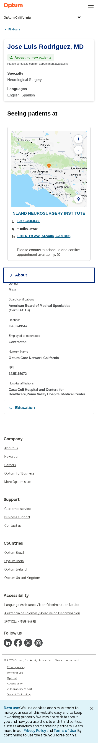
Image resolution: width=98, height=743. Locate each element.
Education (25, 407)
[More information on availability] (59, 254)
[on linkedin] (8, 643)
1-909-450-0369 (28, 221)
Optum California (17, 18)
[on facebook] (18, 643)
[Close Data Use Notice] (92, 708)
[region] (49, 341)
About (21, 275)
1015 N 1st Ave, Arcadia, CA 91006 (43, 236)
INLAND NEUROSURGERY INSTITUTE (48, 213)
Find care (14, 29)
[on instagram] (38, 643)
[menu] (91, 5)
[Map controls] (78, 198)
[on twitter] (28, 643)
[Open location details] (49, 166)
